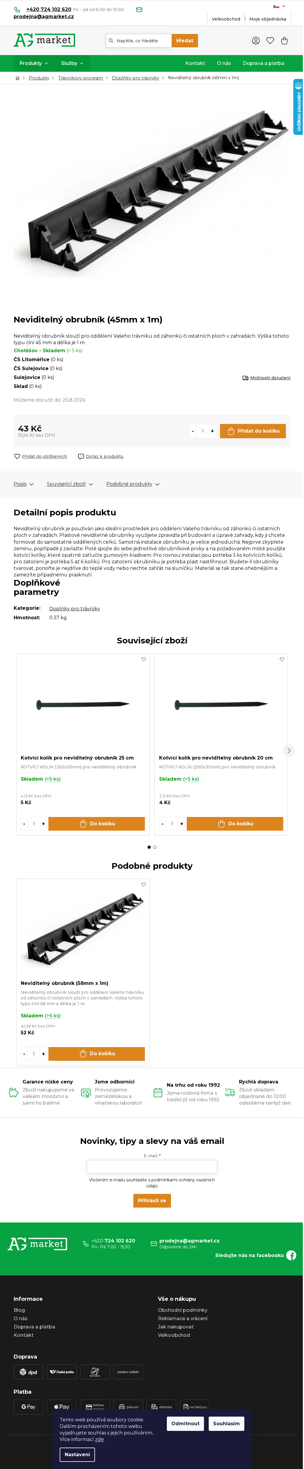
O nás (21, 1318)
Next (289, 751)
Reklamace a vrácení (183, 1318)
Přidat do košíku (259, 431)
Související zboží (66, 484)
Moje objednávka (267, 19)
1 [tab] (149, 847)
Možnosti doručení (270, 377)
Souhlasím (226, 1423)
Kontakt (24, 1335)
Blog (19, 1310)
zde (99, 1439)
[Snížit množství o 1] (193, 431)
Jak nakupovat (176, 1327)
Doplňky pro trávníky (74, 609)
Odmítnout (185, 1423)
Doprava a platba (34, 1327)
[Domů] (19, 78)
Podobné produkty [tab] (129, 484)
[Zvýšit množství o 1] (212, 431)
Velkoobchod (226, 19)
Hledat (184, 40)
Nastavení (77, 1454)
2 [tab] (154, 847)
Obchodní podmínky (183, 1310)
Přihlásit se (152, 1200)
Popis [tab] (20, 484)
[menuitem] (34, 63)
